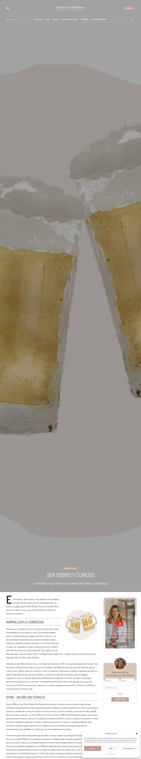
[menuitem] (7, 19)
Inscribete (129, 8)
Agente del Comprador (99, 19)
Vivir (47, 19)
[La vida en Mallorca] (70, 8)
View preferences (129, 748)
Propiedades (38, 19)
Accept (92, 748)
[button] (136, 733)
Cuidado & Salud (70, 568)
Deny (111, 748)
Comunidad (84, 19)
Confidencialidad (111, 754)
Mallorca (56, 19)
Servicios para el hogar (70, 19)
